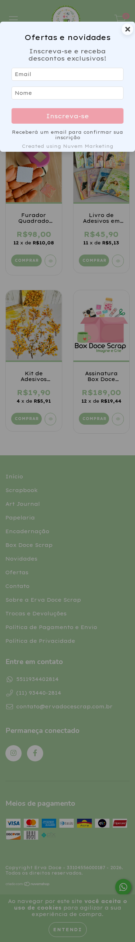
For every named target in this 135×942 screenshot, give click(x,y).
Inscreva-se (67, 116)
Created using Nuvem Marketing (67, 146)
